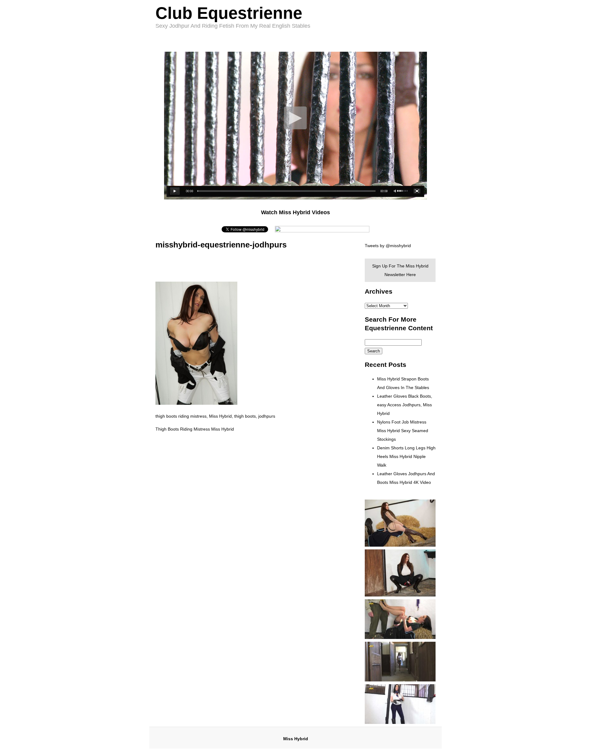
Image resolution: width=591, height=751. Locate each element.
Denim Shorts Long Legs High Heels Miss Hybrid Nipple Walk (406, 456)
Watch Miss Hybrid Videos (295, 212)
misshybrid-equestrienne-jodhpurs (221, 244)
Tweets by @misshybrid (388, 245)
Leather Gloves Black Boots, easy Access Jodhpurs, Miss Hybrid (404, 405)
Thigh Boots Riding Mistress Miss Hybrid (194, 429)
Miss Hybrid (295, 738)
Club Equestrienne (228, 13)
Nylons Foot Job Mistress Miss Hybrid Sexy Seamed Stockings (402, 431)
